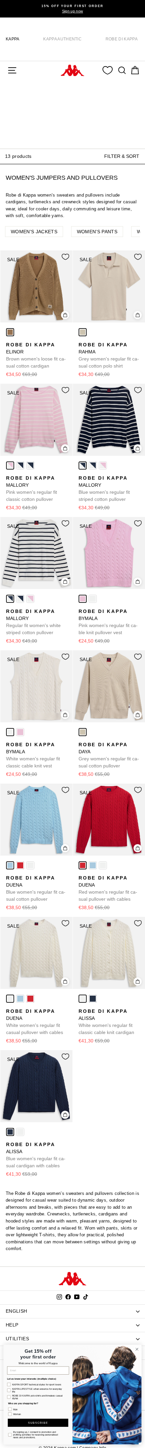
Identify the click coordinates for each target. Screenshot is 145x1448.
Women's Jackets (34, 231)
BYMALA (108, 622)
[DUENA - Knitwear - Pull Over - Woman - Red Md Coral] (20, 865)
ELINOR (36, 355)
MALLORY (31, 488)
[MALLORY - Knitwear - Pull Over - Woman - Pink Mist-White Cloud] (10, 465)
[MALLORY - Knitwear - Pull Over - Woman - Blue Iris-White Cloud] (30, 465)
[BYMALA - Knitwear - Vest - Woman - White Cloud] (93, 599)
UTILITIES (17, 1338)
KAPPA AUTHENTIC (62, 39)
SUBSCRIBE (38, 1422)
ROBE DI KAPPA (122, 39)
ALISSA (106, 1021)
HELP (12, 1325)
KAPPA (13, 39)
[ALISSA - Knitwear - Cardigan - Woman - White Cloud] (83, 999)
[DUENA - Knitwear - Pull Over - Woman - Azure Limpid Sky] (10, 865)
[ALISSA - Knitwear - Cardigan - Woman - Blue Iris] (93, 999)
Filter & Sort (121, 156)
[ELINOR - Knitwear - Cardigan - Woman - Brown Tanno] (10, 332)
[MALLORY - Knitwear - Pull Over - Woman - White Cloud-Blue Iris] (20, 465)
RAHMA (109, 355)
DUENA (35, 888)
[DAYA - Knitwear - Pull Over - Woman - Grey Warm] (83, 732)
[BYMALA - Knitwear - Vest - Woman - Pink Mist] (83, 599)
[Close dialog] (137, 1349)
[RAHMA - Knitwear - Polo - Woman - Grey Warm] (83, 332)
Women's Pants (97, 231)
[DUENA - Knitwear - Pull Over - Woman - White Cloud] (30, 865)
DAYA (109, 755)
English (16, 1311)
